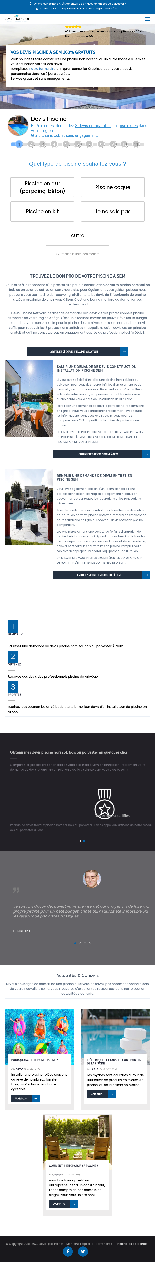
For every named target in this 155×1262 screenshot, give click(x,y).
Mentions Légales (78, 1239)
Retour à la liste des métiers (79, 254)
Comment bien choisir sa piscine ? (73, 1161)
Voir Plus (21, 1093)
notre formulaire (42, 68)
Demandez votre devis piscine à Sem (98, 575)
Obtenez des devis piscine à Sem (98, 454)
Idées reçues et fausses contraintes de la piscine (114, 1056)
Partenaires (104, 1239)
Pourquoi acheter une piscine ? (34, 1055)
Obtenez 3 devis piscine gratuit (74, 351)
